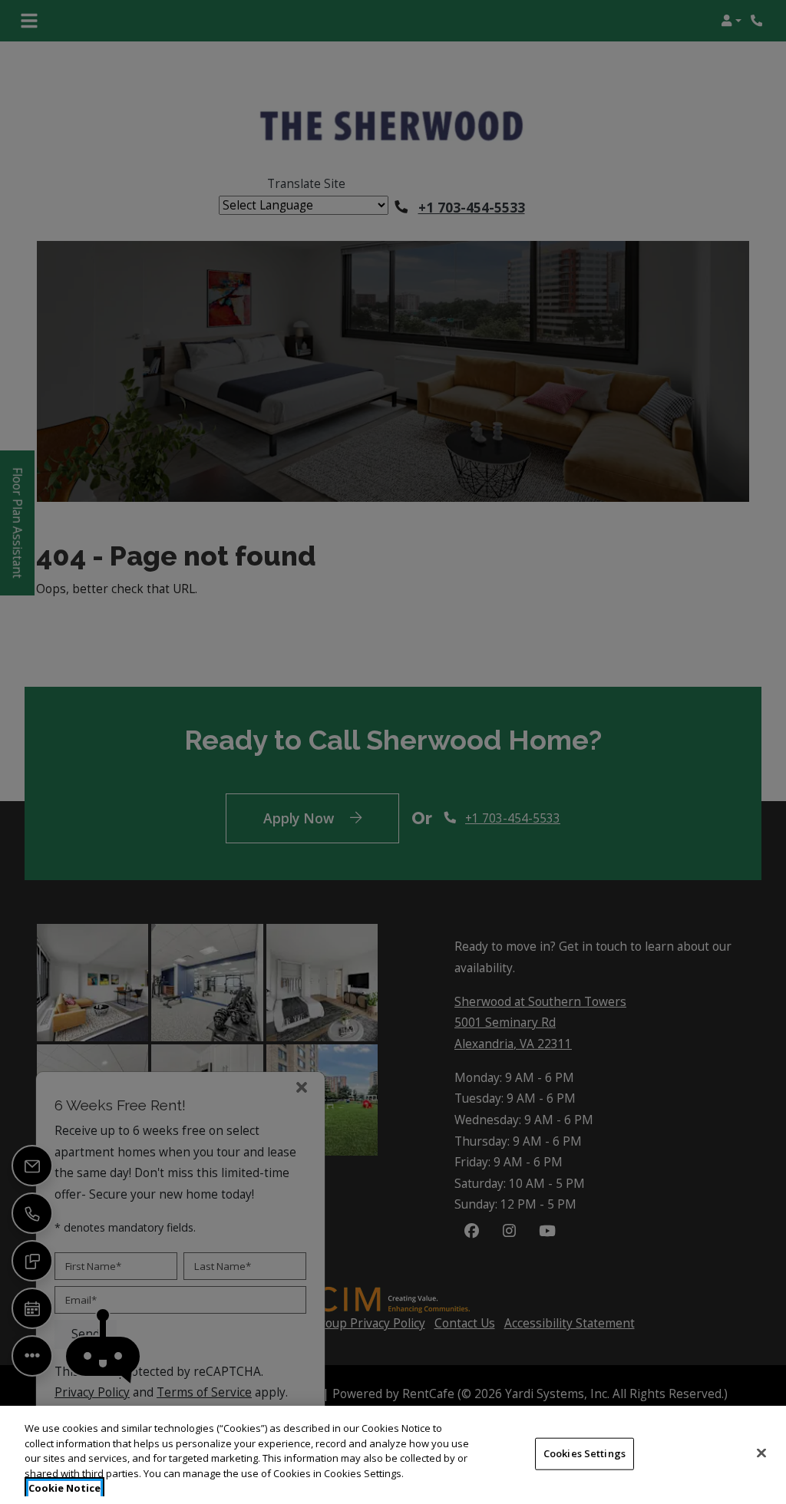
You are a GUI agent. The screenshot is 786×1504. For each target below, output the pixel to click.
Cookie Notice (64, 1488)
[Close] (761, 1453)
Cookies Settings (584, 1453)
